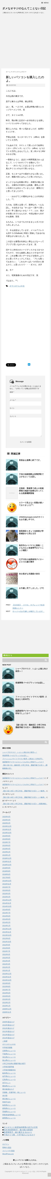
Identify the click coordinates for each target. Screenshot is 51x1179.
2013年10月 (6, 935)
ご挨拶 (4, 1041)
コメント (13, 416)
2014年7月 (6, 913)
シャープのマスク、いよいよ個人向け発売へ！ (19, 752)
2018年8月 (6, 871)
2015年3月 (6, 893)
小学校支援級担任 (9, 1070)
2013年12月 (6, 929)
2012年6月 (6, 938)
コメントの (8, 1151)
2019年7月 (6, 842)
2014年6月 (6, 916)
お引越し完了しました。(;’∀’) (31, 588)
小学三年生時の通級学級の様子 (14, 1063)
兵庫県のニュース (9, 1051)
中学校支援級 (7, 1047)
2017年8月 (6, 877)
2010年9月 (6, 983)
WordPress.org (8, 1154)
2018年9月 (6, 868)
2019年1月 (6, 855)
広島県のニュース (9, 1079)
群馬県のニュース (9, 1108)
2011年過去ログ (8, 1028)
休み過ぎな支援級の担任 (29, 574)
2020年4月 (6, 817)
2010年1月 (6, 1006)
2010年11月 (6, 977)
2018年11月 (6, 861)
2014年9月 (6, 910)
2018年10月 (6, 865)
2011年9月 (6, 945)
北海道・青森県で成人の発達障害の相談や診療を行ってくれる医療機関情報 (31, 490)
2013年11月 (6, 932)
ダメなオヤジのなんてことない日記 (24, 8)
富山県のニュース (9, 1060)
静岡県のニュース (9, 1118)
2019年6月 (6, 845)
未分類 (4, 1096)
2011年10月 (6, 942)
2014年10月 (6, 906)
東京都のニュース (9, 1099)
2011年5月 (6, 958)
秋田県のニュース (9, 1105)
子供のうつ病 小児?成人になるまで (19, 1135)
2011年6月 (6, 954)
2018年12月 (6, 858)
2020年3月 (6, 820)
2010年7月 (6, 990)
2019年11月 (6, 829)
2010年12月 (6, 974)
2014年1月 (6, 926)
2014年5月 (6, 919)
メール (13, 400)
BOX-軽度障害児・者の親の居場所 (18, 1130)
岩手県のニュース (9, 1076)
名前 (12, 392)
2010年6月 (6, 993)
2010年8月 (6, 986)
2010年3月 (6, 999)
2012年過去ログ (8, 1031)
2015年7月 (6, 887)
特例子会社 (6, 1102)
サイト (12, 408)
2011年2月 (6, 967)
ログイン (5, 1144)
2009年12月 (6, 1009)
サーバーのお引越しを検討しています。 (28, 611)
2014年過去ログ (8, 1038)
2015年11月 (6, 884)
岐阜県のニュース (9, 1073)
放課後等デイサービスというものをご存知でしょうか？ (23, 762)
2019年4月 (6, 849)
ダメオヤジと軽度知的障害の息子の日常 (21, 1127)
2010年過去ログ (8, 1025)
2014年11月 (6, 903)
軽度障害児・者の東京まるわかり (18, 1132)
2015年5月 (6, 890)
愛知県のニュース (9, 1086)
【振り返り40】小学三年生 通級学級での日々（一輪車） (24, 791)
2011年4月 (6, 961)
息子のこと (6, 1083)
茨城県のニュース (9, 1112)
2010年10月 (6, 980)
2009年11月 (6, 1012)
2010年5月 (6, 996)
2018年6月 (6, 874)
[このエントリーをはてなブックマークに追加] (29, 364)
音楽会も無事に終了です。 (30, 460)
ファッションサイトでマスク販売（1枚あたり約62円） (22, 759)
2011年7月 (6, 951)
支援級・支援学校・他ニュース (14, 1092)
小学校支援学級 (8, 1067)
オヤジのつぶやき (17, 286)
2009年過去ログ (8, 1022)
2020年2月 (6, 823)
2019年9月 (6, 836)
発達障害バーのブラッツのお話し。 (30, 683)
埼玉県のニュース (9, 1057)
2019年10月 (6, 833)
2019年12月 (6, 826)
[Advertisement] (25, 41)
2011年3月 (6, 964)
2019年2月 (6, 852)
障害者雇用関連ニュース (11, 1115)
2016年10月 (6, 881)
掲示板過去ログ (8, 1089)
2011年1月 (6, 970)
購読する (8, 655)
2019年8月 (6, 839)
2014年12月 (6, 900)
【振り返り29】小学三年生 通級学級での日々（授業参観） (24, 804)
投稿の (6, 1147)
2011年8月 (6, 948)
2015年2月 (6, 897)
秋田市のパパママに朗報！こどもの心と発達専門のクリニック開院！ (31, 547)
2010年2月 (6, 1002)
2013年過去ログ (8, 1035)
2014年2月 (6, 922)
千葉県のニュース (9, 1054)
